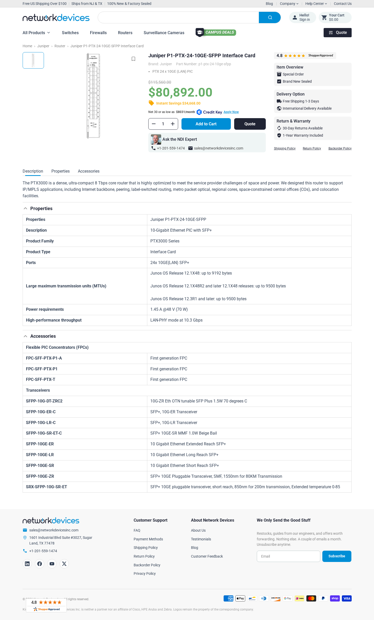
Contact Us (343, 4)
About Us (198, 530)
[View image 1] (33, 60)
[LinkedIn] (27, 563)
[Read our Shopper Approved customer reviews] (46, 605)
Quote (341, 32)
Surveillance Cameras (164, 32)
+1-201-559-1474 (171, 148)
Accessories (88, 171)
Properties (60, 171)
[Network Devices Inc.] (56, 17)
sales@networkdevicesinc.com (218, 148)
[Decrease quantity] (154, 124)
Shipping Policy (285, 148)
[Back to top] (25, 208)
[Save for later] (133, 58)
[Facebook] (39, 563)
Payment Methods (148, 539)
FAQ (137, 530)
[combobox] (189, 17)
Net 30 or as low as (193, 112)
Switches (70, 32)
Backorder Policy (340, 148)
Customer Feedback (207, 556)
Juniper (43, 46)
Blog (269, 4)
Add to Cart (206, 123)
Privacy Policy (145, 573)
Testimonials (201, 539)
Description (33, 171)
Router (59, 46)
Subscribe (337, 556)
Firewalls (98, 32)
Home (27, 46)
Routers (125, 32)
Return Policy (312, 148)
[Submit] (270, 17)
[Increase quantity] (173, 124)
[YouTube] (52, 563)
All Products (34, 32)
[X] (64, 563)
